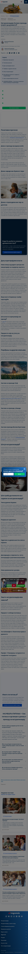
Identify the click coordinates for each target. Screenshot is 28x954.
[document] (14, 477)
